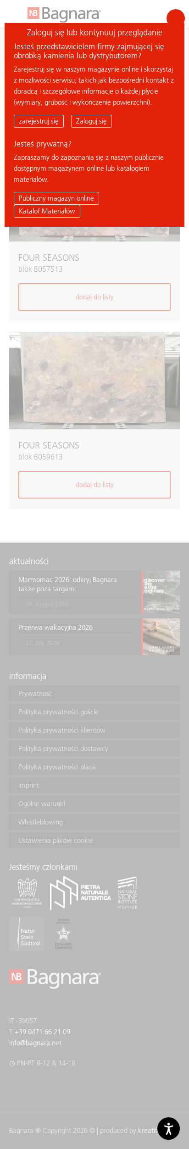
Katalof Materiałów (47, 211)
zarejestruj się (39, 121)
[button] (176, 18)
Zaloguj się (91, 121)
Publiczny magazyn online (56, 198)
